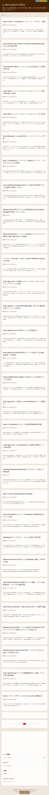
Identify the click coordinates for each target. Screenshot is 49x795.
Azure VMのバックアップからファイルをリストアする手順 (24, 114)
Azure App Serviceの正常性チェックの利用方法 (20, 330)
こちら (8, 773)
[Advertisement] (12, 742)
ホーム (4, 15)
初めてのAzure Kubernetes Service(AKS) (17, 494)
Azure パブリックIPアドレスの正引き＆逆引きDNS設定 (22, 696)
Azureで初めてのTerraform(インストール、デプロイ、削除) (24, 22)
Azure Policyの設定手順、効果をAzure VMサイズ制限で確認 (24, 607)
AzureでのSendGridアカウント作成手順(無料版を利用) (22, 424)
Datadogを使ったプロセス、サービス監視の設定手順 (22, 537)
